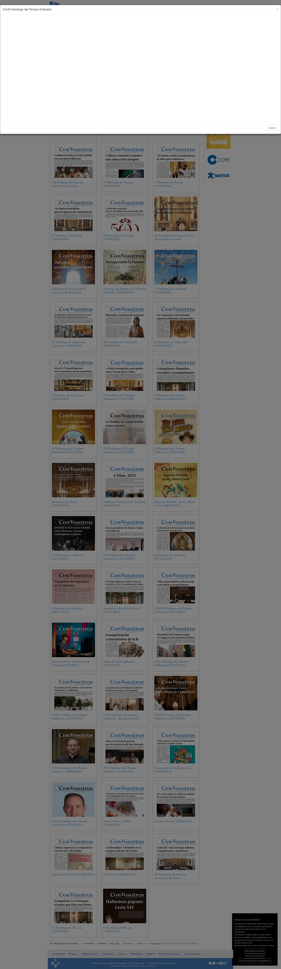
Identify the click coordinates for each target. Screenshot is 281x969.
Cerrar (272, 128)
